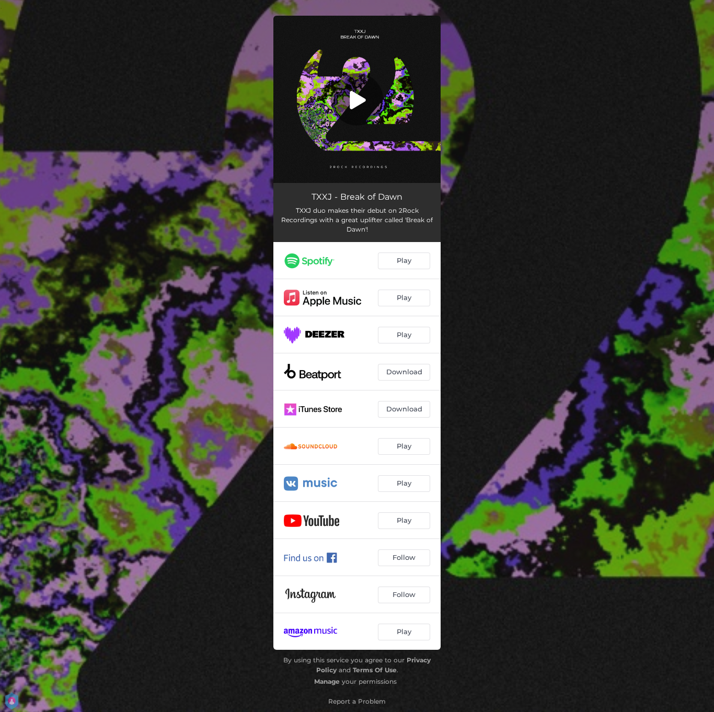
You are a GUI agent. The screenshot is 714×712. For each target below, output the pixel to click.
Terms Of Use (375, 670)
